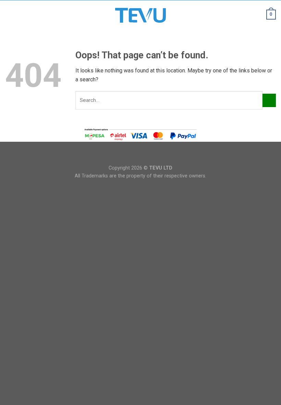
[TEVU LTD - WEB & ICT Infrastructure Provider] (141, 15)
